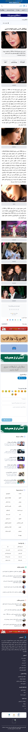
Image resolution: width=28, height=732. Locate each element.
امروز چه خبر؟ (23, 695)
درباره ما (24, 660)
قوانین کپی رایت (23, 670)
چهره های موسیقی (10, 10)
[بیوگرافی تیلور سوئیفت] (14, 466)
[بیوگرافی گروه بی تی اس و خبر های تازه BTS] (14, 482)
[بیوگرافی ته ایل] (14, 451)
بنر (25, 708)
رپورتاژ (24, 703)
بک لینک (24, 706)
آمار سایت (24, 663)
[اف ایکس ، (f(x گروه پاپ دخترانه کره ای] (14, 474)
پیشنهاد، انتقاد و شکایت (21, 681)
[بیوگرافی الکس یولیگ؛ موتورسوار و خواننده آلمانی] (14, 444)
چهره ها (17, 10)
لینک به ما (24, 665)
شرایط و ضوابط (23, 679)
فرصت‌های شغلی (22, 667)
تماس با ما (23, 658)
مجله (25, 692)
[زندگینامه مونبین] (14, 459)
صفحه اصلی (23, 690)
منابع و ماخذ (23, 683)
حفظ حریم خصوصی (22, 676)
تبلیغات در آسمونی (22, 701)
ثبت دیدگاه (23, 378)
